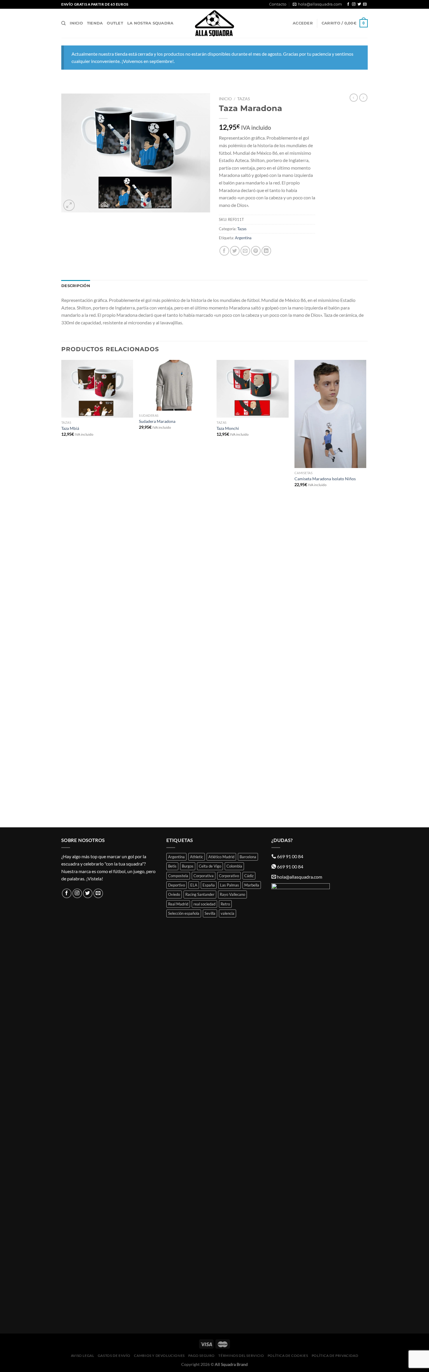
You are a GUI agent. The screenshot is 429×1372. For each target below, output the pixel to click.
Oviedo (174, 894)
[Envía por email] (245, 251)
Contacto (277, 4)
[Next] (366, 593)
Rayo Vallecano (232, 894)
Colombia (234, 866)
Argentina (243, 237)
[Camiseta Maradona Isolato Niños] (330, 414)
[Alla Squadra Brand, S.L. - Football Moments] (214, 23)
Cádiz (249, 875)
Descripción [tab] (75, 286)
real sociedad (204, 904)
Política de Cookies (288, 1355)
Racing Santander (199, 894)
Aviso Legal (82, 1355)
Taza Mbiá (70, 428)
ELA (193, 885)
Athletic (196, 856)
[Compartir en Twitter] (235, 251)
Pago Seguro (201, 1355)
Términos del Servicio (241, 1355)
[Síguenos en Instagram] (353, 4)
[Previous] (61, 593)
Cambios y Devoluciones (159, 1355)
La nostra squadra (150, 23)
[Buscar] (63, 23)
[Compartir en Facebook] (224, 251)
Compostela (178, 875)
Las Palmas (229, 885)
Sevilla (210, 913)
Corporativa (203, 875)
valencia (227, 913)
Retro (225, 904)
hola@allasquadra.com (320, 4)
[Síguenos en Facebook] (348, 4)
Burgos (187, 866)
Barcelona (248, 856)
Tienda (95, 23)
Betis (172, 866)
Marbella (251, 885)
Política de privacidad (335, 1355)
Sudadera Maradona (157, 421)
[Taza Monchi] (253, 389)
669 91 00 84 (290, 856)
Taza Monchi (228, 428)
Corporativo (229, 875)
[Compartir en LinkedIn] (266, 251)
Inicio (76, 23)
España (209, 885)
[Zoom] (69, 205)
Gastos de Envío (114, 1355)
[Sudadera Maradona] (175, 385)
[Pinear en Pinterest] (256, 251)
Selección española (183, 913)
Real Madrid (178, 904)
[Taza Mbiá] (97, 389)
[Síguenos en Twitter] (359, 4)
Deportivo (176, 885)
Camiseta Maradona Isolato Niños (325, 478)
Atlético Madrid (221, 856)
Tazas (243, 98)
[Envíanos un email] (365, 4)
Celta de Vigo (210, 866)
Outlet (115, 23)
